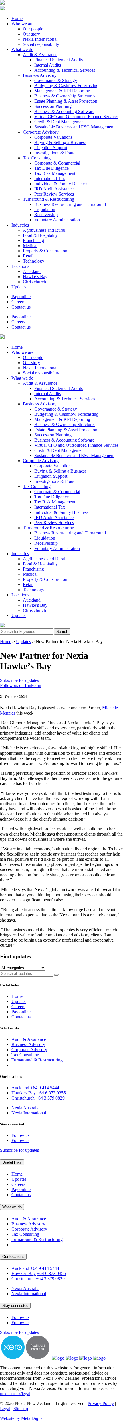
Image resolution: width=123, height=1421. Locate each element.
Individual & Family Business (61, 183)
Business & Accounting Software (64, 111)
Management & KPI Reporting (62, 90)
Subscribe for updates (19, 680)
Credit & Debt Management (59, 121)
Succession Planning (53, 106)
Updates (18, 286)
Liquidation (44, 209)
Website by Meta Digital (22, 1418)
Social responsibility (41, 44)
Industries (20, 224)
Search (62, 631)
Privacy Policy (101, 1403)
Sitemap (20, 1408)
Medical (30, 245)
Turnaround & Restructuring (48, 199)
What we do (22, 49)
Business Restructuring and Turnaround (70, 204)
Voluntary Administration (57, 219)
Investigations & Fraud (55, 152)
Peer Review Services (54, 194)
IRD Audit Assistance (54, 188)
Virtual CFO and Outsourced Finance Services (76, 116)
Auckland (32, 271)
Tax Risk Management (54, 173)
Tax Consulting (37, 157)
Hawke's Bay (23, 1092)
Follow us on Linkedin (20, 685)
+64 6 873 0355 (51, 1092)
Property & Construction (45, 250)
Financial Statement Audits (58, 59)
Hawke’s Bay (35, 276)
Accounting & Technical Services (64, 70)
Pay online (21, 296)
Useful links (12, 1162)
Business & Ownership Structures (64, 95)
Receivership (46, 214)
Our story (31, 34)
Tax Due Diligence (51, 168)
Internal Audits (47, 65)
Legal (5, 1408)
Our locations (13, 1256)
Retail (28, 255)
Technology (33, 261)
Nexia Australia (25, 1107)
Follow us (20, 1135)
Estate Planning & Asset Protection (65, 101)
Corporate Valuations (53, 137)
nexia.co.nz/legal (15, 1393)
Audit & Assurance (40, 54)
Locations (20, 266)
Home (17, 18)
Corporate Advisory (41, 132)
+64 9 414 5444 (44, 1087)
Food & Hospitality (40, 235)
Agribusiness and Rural (44, 230)
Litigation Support (50, 147)
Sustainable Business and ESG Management (74, 126)
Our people (33, 28)
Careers (18, 301)
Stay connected (15, 1305)
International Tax (49, 178)
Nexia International (40, 39)
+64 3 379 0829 (50, 1098)
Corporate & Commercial (57, 163)
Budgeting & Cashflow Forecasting (66, 85)
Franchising (33, 240)
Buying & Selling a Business (60, 142)
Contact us (21, 306)
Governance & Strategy (55, 80)
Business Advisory (40, 75)
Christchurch (34, 281)
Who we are (22, 23)
